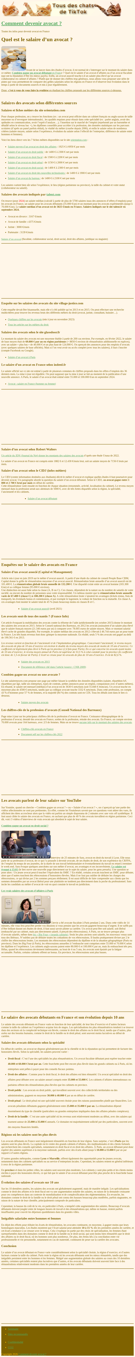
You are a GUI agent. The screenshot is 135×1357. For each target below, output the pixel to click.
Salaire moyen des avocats (34, 702)
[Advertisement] (67, 271)
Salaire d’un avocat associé (35, 608)
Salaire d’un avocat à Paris (21, 357)
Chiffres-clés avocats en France (37, 729)
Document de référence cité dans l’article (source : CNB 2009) (53, 667)
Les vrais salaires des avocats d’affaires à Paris (27, 890)
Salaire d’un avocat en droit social (26, 167)
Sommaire (13, 1329)
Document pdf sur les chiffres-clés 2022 (41, 734)
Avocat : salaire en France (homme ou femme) (32, 383)
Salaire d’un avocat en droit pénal (25, 162)
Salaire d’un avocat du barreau (24, 178)
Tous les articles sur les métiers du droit (28, 324)
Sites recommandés (18, 1334)
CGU (11, 1347)
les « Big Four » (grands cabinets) (50, 934)
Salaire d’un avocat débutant (42, 498)
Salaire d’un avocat (11, 239)
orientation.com (79, 139)
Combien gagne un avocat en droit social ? (24, 825)
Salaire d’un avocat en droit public (25, 152)
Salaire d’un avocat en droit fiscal (25, 157)
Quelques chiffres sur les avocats (25, 319)
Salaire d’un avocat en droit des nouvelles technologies (36, 173)
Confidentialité (15, 1342)
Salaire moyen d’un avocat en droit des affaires (32, 146)
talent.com (53, 194)
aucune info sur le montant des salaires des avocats (105, 722)
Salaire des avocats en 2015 (35, 661)
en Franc (36, 72)
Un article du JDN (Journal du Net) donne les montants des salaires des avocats (42, 455)
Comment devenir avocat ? (31, 23)
